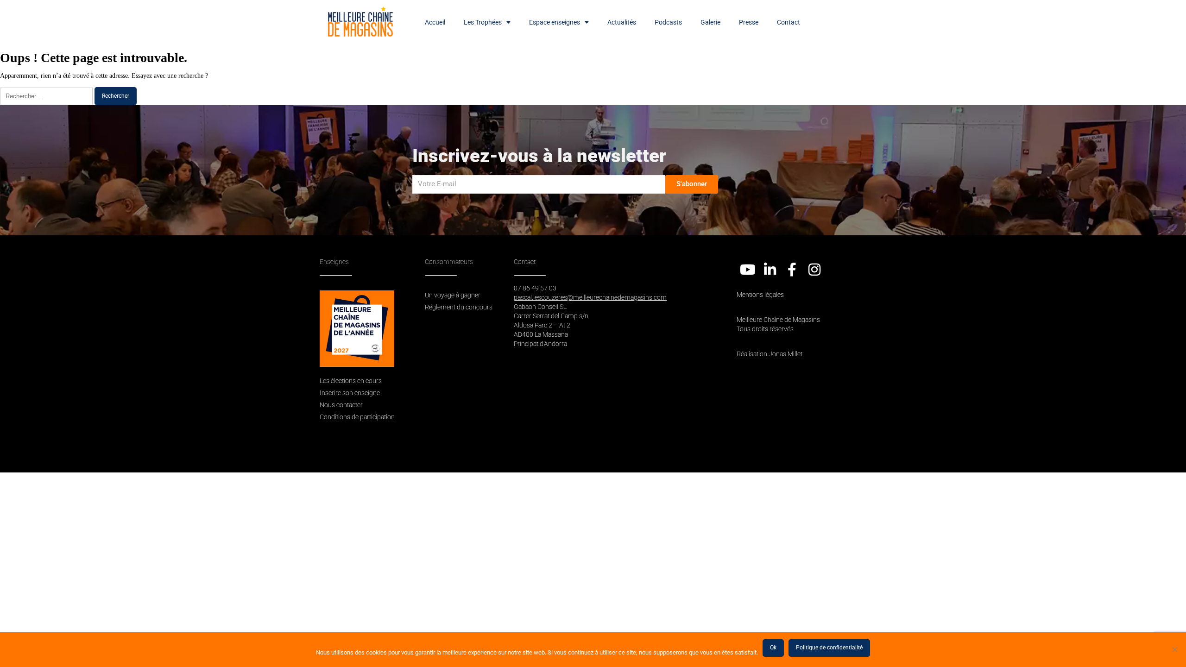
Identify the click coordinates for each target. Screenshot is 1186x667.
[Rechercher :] (47, 96)
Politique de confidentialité (829, 647)
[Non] (1174, 649)
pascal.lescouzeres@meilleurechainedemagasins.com (590, 297)
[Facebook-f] (792, 269)
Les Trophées (483, 22)
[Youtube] (748, 269)
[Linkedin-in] (770, 269)
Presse (748, 22)
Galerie (710, 22)
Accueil (435, 22)
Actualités (621, 22)
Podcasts (668, 22)
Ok (773, 647)
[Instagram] (814, 269)
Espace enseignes (554, 22)
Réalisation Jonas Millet (769, 354)
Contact (788, 22)
